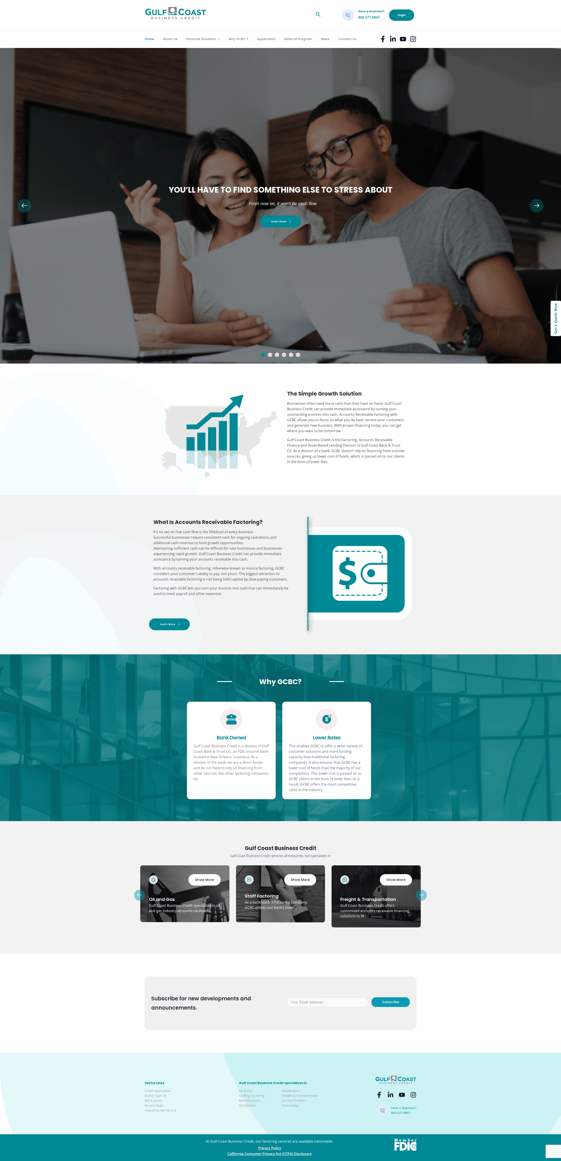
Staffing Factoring (252, 1096)
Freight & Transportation (300, 1096)
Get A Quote (153, 1100)
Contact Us (347, 39)
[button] (263, 355)
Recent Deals (154, 1105)
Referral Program (298, 39)
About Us (170, 39)
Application (266, 39)
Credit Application (158, 1091)
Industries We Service (160, 1110)
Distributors (247, 1105)
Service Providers (294, 1100)
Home (149, 39)
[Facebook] (383, 39)
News (325, 39)
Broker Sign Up (156, 1096)
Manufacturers (250, 1100)
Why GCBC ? (238, 39)
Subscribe (390, 1002)
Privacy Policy (269, 1148)
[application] (218, 39)
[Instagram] (413, 39)
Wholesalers (291, 1091)
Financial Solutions (201, 39)
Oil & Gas (245, 1091)
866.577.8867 (369, 17)
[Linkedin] (393, 39)
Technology (290, 1105)
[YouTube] (403, 39)
